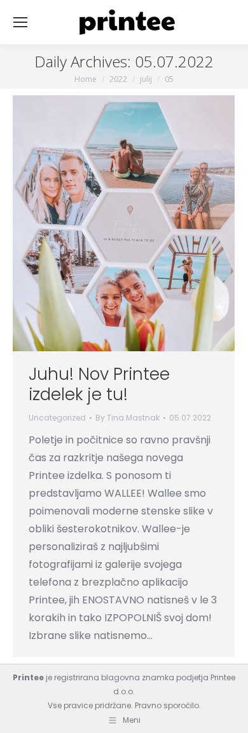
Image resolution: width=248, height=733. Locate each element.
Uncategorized (57, 417)
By (127, 417)
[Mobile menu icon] (20, 22)
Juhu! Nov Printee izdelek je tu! (99, 384)
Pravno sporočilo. (168, 705)
